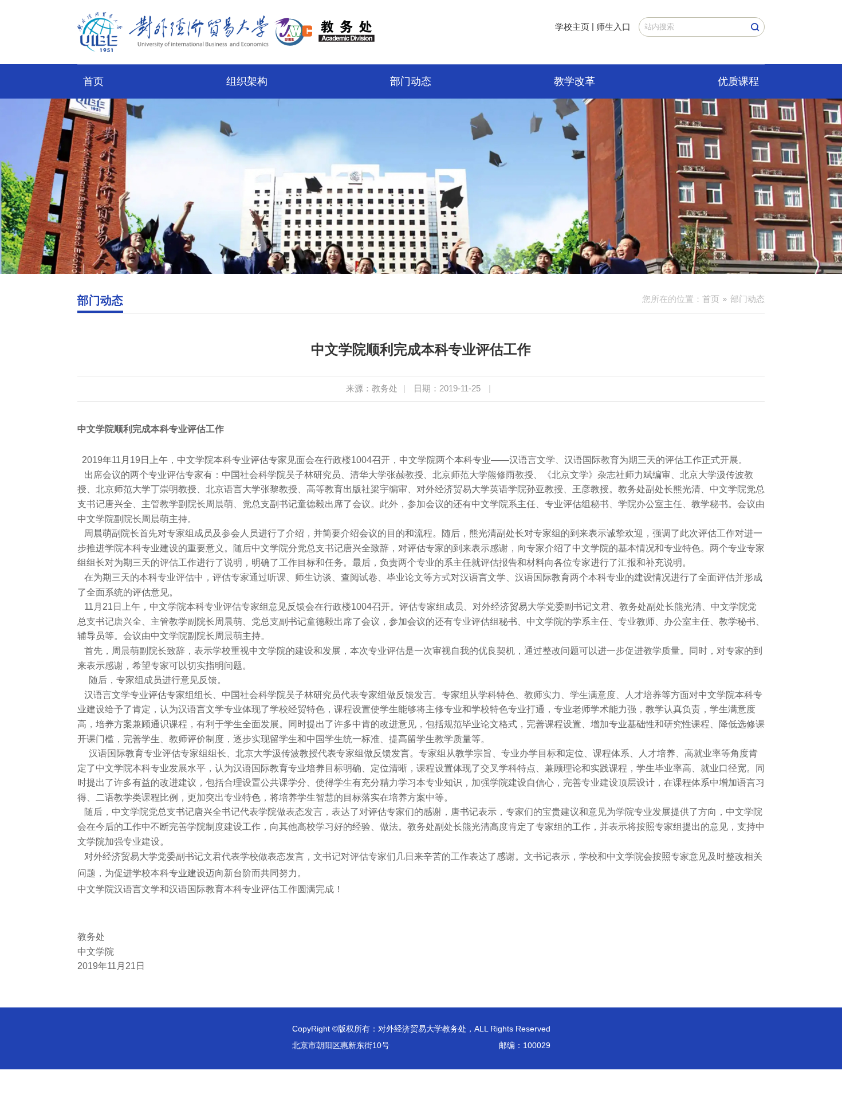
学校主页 (572, 27)
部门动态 (410, 81)
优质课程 (738, 81)
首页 (93, 81)
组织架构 (246, 81)
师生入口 (613, 27)
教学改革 (574, 81)
